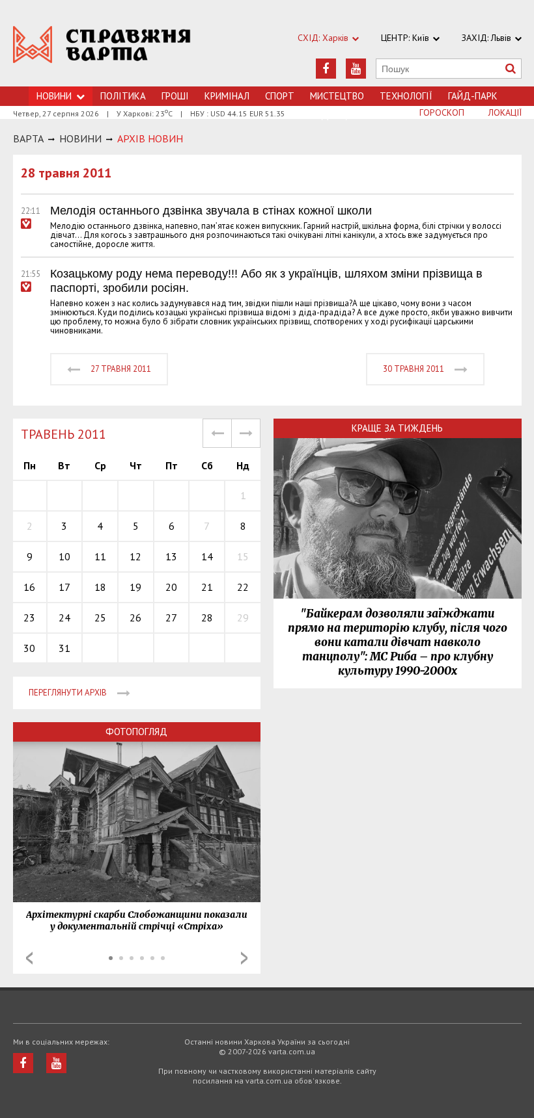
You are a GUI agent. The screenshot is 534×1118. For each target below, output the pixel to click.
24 (64, 617)
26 (135, 617)
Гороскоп (441, 112)
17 (64, 586)
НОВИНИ (80, 138)
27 (171, 617)
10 (64, 556)
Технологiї (406, 96)
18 (100, 586)
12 (135, 556)
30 (29, 648)
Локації (505, 112)
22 (243, 586)
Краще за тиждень (397, 428)
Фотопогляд (136, 731)
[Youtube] (356, 68)
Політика (123, 96)
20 (171, 586)
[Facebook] (326, 68)
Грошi (175, 96)
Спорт (279, 96)
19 (135, 586)
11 (100, 556)
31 (64, 648)
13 (171, 556)
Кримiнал (226, 96)
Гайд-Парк (473, 96)
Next (244, 958)
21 (207, 586)
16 (29, 586)
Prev (29, 958)
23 (29, 617)
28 (207, 617)
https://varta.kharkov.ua (102, 50)
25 (100, 617)
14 (207, 556)
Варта (28, 138)
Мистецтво (337, 96)
